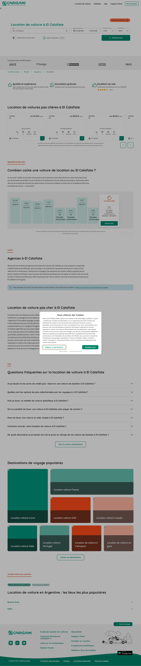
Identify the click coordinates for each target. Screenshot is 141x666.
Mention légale (63, 351)
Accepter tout (90, 347)
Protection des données (76, 351)
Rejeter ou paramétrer (54, 347)
